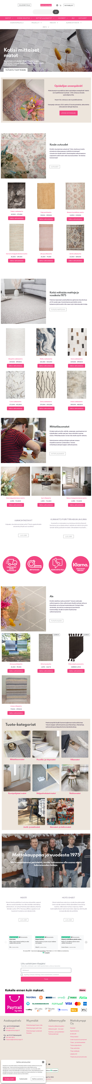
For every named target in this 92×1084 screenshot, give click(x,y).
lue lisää (23, 535)
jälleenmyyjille (24, 5)
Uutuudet (83, 18)
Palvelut (35, 23)
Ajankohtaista (72, 23)
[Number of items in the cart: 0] (60, 5)
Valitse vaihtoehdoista (16, 218)
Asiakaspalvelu (17, 23)
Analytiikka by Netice (46, 1079)
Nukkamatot (74, 793)
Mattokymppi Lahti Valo (34, 1028)
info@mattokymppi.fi (13, 1030)
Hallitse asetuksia (37, 1079)
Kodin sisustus (23, 18)
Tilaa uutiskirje (75, 1048)
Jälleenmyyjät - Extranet (56, 1029)
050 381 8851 (10, 1037)
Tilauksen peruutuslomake (78, 1057)
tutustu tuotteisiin (15, 70)
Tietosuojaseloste (75, 1045)
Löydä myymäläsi (68, 113)
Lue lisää (23, 920)
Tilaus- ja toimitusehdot (77, 1042)
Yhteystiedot (74, 1036)
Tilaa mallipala (74, 1051)
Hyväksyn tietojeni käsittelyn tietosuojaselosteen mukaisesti (41, 974)
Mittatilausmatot (44, 18)
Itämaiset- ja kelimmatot (60, 827)
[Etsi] (56, 12)
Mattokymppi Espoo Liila (34, 1025)
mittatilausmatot (57, 453)
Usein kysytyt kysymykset (78, 1039)
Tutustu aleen (56, 621)
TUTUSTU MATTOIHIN (58, 309)
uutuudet (54, 166)
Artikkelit (73, 1034)
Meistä (53, 23)
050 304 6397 (10, 1028)
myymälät (69, 5)
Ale (73, 18)
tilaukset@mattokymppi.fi (14, 1039)
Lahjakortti (73, 1054)
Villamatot (75, 760)
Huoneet (62, 18)
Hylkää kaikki (23, 1079)
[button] (43, 1062)
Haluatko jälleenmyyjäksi (56, 1026)
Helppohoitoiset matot (46, 793)
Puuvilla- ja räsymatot (46, 760)
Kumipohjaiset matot (17, 793)
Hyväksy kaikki (9, 1079)
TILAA (46, 979)
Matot (8, 18)
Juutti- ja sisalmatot (31, 827)
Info (45, 27)
